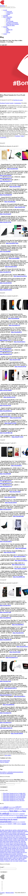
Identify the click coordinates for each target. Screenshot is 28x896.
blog (8, 811)
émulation (5, 840)
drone (1, 840)
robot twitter (8, 852)
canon (4, 837)
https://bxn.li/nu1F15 (5, 416)
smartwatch (3, 855)
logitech (11, 844)
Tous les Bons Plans (5, 760)
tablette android (3, 823)
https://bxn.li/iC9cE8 (12, 168)
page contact (8, 755)
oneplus (10, 848)
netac (14, 847)
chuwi (13, 837)
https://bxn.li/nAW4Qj (6, 283)
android (5, 807)
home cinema (6, 841)
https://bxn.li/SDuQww (6, 410)
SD (26, 852)
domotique (22, 813)
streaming (23, 821)
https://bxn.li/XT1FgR (9, 552)
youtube (25, 861)
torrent (21, 856)
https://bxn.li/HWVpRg (12, 243)
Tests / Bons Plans (7, 17)
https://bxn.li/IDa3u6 (9, 201)
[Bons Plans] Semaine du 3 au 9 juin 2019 (13, 799)
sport (18, 821)
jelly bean (21, 842)
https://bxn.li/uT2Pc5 (18, 632)
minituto (21, 815)
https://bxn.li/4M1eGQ (6, 695)
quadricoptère (3, 851)
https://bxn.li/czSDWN (11, 502)
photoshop (6, 849)
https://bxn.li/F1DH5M (17, 733)
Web (7, 28)
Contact (8, 14)
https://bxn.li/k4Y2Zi (5, 272)
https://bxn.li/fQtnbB (5, 473)
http (24, 841)
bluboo (1, 835)
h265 (7, 815)
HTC (19, 841)
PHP (7, 31)
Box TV (8, 19)
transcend (25, 856)
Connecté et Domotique (12, 22)
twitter (14, 858)
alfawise (10, 830)
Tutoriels (5, 26)
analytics (1, 807)
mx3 (1, 817)
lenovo (1, 844)
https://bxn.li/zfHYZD (6, 639)
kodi (25, 842)
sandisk (18, 852)
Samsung (13, 852)
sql (22, 855)
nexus (17, 847)
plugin (17, 849)
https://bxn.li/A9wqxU (6, 175)
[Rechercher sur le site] (15, 7)
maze (25, 844)
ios (14, 815)
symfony (7, 856)
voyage (22, 859)
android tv (14, 833)
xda (14, 861)
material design (20, 844)
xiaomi (24, 823)
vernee (16, 859)
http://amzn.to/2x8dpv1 (20, 568)
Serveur (8, 32)
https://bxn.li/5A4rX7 (22, 646)
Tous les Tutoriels (4, 762)
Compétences (9, 12)
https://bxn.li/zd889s (14, 258)
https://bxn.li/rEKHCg (6, 541)
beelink (15, 834)
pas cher (10, 817)
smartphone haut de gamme (8, 819)
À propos (2, 892)
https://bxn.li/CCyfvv (5, 340)
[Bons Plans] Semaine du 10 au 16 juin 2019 (14, 797)
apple (18, 833)
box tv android (7, 772)
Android (8, 18)
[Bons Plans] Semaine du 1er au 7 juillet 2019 (14, 794)
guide (25, 840)
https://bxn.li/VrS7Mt (5, 222)
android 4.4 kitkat (12, 807)
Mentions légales (10, 892)
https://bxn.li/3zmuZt (5, 214)
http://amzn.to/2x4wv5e (6, 728)
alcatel (6, 830)
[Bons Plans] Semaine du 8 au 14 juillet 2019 (14, 793)
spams (17, 855)
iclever (7, 842)
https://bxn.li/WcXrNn (9, 397)
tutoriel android (7, 858)
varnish (12, 859)
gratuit (22, 840)
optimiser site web (5, 817)
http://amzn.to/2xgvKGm (20, 276)
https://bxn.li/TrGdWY (6, 289)
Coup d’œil (9, 11)
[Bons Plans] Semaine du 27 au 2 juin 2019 (13, 800)
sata (24, 852)
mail (15, 844)
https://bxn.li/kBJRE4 (18, 624)
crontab (15, 838)
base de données (9, 834)
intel (11, 842)
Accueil (5, 10)
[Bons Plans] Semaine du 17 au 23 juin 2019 (14, 796)
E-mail (2, 867)
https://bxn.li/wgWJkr (20, 366)
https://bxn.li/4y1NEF (15, 417)
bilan (2, 811)
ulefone (20, 858)
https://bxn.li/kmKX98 (6, 194)
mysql (11, 847)
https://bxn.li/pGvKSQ (11, 266)
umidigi (24, 858)
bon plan (2, 772)
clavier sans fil (15, 813)
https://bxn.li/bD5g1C (5, 617)
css (19, 813)
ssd (20, 821)
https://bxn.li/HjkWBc (8, 704)
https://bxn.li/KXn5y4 (5, 722)
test (6, 823)
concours (10, 838)
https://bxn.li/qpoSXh (5, 712)
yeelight (21, 861)
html (10, 815)
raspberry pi (10, 851)
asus (21, 833)
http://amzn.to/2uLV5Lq (18, 564)
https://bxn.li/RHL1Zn (19, 576)
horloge (16, 841)
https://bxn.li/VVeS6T (17, 436)
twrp (17, 858)
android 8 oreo (22, 808)
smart (1, 854)
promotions (14, 772)
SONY (7, 855)
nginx (20, 847)
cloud (1, 838)
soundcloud (14, 821)
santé (21, 852)
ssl (26, 855)
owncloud (25, 848)
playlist (15, 817)
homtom (12, 841)
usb (9, 859)
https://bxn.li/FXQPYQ (10, 688)
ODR (6, 848)
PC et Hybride (9, 21)
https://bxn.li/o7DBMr (6, 390)
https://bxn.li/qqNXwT (6, 178)
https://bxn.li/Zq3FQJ (5, 509)
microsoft (14, 845)
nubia (23, 847)
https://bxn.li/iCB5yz (5, 605)
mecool (2, 845)
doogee (26, 838)
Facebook (17, 136)
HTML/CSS (9, 29)
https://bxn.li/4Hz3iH (13, 318)
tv (12, 823)
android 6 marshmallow (18, 831)
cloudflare (5, 838)
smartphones (20, 772)
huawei (12, 815)
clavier (10, 813)
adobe (3, 830)
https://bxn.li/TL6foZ (15, 186)
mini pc (19, 845)
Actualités (5, 15)
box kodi (20, 811)
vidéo (15, 823)
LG (4, 844)
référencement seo (17, 851)
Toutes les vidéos (10, 25)
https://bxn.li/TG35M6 (10, 423)
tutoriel (10, 823)
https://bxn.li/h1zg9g (18, 516)
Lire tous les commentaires (6, 773)
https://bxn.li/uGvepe (5, 405)
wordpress (7, 861)
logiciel (7, 844)
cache (1, 837)
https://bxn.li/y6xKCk (19, 341)
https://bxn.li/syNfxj (20, 207)
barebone (2, 834)
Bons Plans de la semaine (12, 24)
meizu (5, 845)
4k (0, 830)
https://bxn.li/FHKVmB (6, 432)
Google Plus (3, 137)
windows (19, 823)
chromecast (9, 837)
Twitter (22, 136)
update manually (4, 859)
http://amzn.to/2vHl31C (20, 556)
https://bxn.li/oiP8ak (5, 251)
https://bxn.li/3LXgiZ (5, 612)
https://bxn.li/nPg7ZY (14, 325)
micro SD (9, 845)
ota (21, 848)
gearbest (1, 815)
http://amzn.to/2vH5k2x (21, 560)
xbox (11, 861)
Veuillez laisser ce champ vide (13, 781)
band (24, 833)
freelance (10, 840)
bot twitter (10, 835)
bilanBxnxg (5, 811)
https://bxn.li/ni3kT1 (16, 332)
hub (5, 842)
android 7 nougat (14, 808)
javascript (17, 815)
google (4, 815)
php (12, 817)
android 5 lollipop (7, 831)
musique (25, 815)
